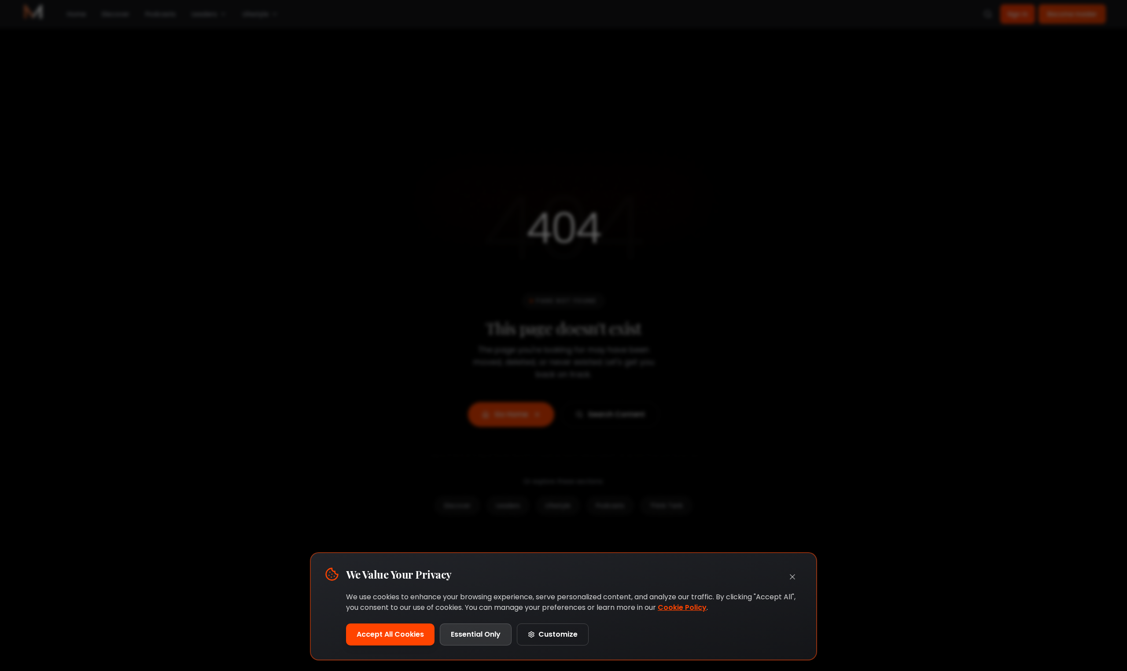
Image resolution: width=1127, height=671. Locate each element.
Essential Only (476, 634)
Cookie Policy (682, 607)
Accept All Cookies (390, 634)
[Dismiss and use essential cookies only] (792, 577)
